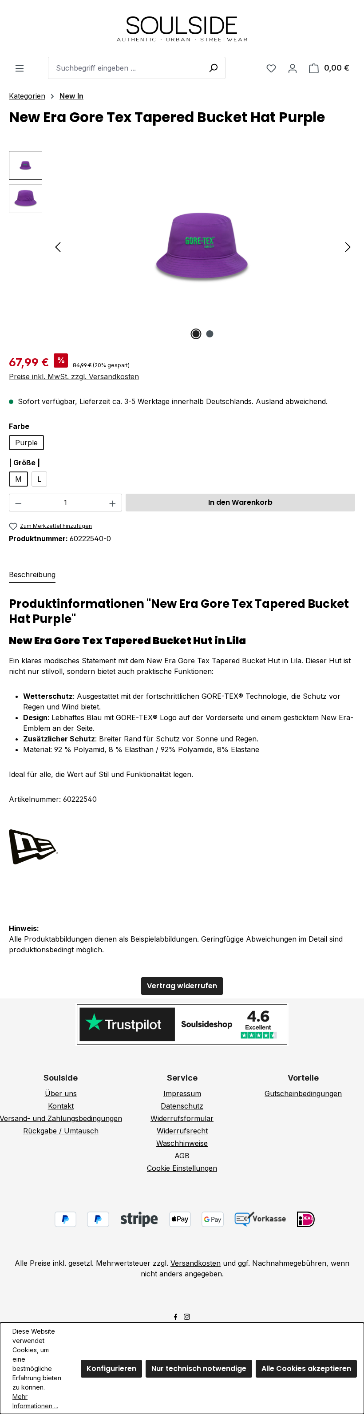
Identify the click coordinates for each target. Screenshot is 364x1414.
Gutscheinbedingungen (303, 1093)
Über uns (61, 1093)
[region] (182, 246)
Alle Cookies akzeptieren (306, 1368)
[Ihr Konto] (292, 68)
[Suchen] (213, 67)
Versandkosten (195, 1263)
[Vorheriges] (57, 246)
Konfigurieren (111, 1368)
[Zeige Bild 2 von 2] (210, 333)
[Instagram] (187, 1316)
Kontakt (61, 1105)
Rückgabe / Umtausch (61, 1130)
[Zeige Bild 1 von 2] (196, 333)
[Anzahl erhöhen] (112, 502)
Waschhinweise (182, 1143)
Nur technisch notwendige (198, 1368)
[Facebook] (176, 1316)
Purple (26, 442)
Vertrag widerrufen (182, 986)
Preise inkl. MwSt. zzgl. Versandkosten (74, 376)
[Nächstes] (348, 246)
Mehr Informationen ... (35, 1401)
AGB (182, 1155)
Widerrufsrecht (182, 1130)
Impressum (182, 1093)
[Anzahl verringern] (18, 502)
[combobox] (136, 68)
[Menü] (19, 68)
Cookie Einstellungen (182, 1168)
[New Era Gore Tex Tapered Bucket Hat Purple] (203, 246)
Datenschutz (182, 1105)
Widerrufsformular (182, 1118)
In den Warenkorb (240, 502)
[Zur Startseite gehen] (182, 28)
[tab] (32, 575)
